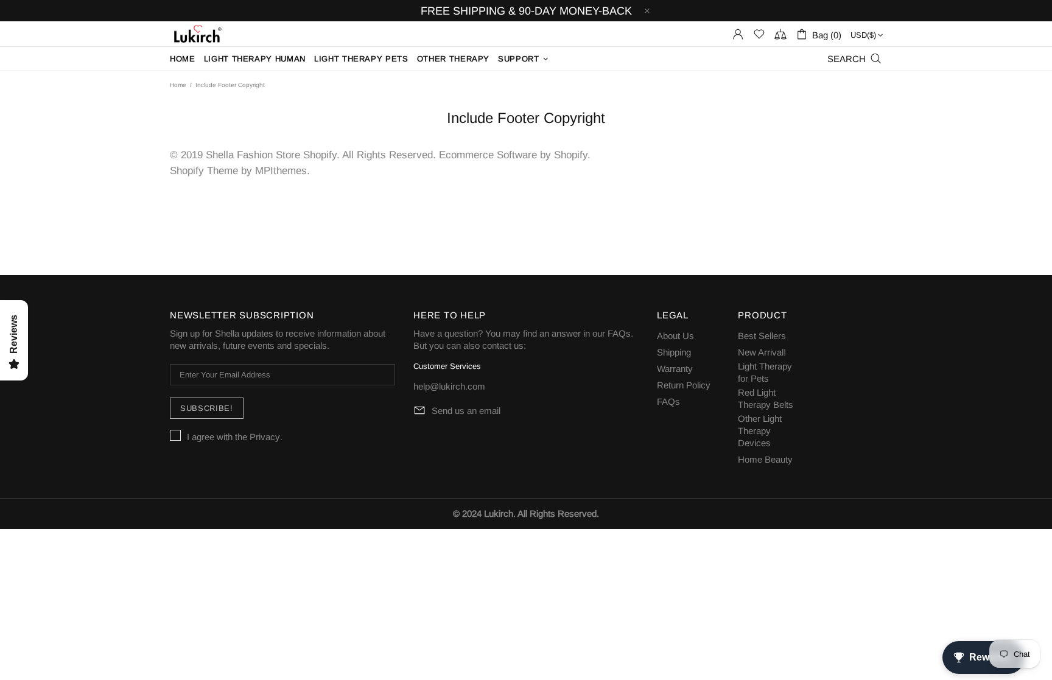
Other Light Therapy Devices (760, 430)
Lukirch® (196, 34)
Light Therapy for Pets (765, 372)
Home (178, 85)
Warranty (675, 368)
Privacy (265, 437)
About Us (675, 336)
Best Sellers (762, 336)
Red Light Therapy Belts (765, 398)
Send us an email (466, 410)
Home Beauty (765, 459)
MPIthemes (281, 171)
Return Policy (683, 385)
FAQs (619, 333)
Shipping (674, 352)
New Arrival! (762, 352)
